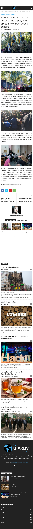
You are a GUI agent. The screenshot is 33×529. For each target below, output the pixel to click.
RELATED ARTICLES (10, 220)
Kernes (18, 184)
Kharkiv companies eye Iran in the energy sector (14, 408)
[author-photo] (16, 210)
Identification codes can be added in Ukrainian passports (25, 199)
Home (2, 11)
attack (6, 184)
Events (2, 517)
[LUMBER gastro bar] (16, 226)
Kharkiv (6, 11)
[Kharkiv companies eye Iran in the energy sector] (16, 423)
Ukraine (13, 14)
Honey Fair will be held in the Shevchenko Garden (12, 373)
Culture (2, 512)
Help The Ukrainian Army (5, 231)
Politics (8, 14)
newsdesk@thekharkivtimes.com (19, 462)
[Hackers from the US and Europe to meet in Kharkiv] (27, 226)
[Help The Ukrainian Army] (6, 226)
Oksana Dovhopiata (6, 29)
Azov (10, 184)
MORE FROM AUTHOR (22, 220)
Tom (2, 269)
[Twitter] (6, 190)
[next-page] (17, 236)
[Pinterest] (10, 190)
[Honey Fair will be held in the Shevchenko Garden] (16, 388)
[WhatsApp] (14, 190)
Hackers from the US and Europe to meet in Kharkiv (26, 232)
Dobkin (14, 184)
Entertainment (4, 520)
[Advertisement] (16, 3)
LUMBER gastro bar (16, 231)
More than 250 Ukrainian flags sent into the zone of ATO (7, 199)
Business (3, 515)
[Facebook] (2, 190)
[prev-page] (15, 236)
